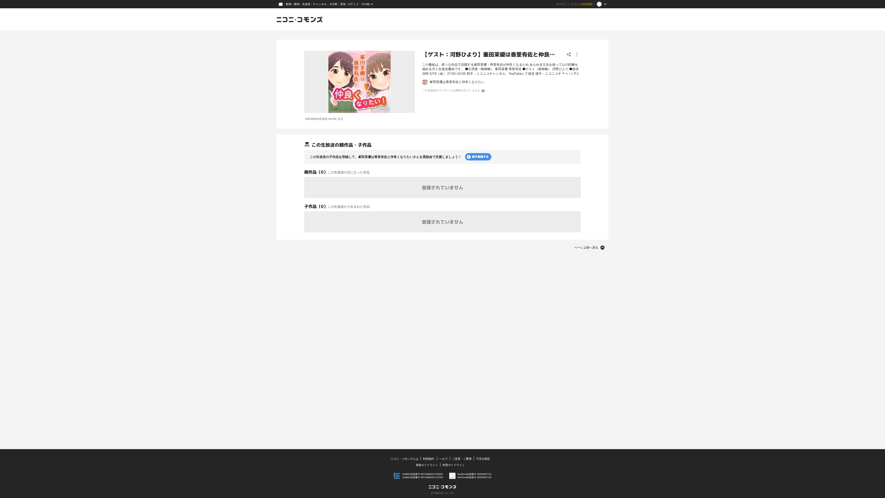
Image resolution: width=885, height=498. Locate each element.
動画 (289, 4)
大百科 (333, 4)
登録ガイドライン (427, 465)
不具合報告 (483, 458)
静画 (297, 4)
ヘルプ (443, 458)
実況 (343, 4)
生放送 (306, 4)
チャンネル (320, 4)
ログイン (561, 4)
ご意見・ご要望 (462, 458)
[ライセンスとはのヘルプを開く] (483, 91)
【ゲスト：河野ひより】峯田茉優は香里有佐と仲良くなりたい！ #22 (509, 54)
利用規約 (428, 458)
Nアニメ (353, 4)
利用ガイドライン (453, 465)
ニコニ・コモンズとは (404, 458)
